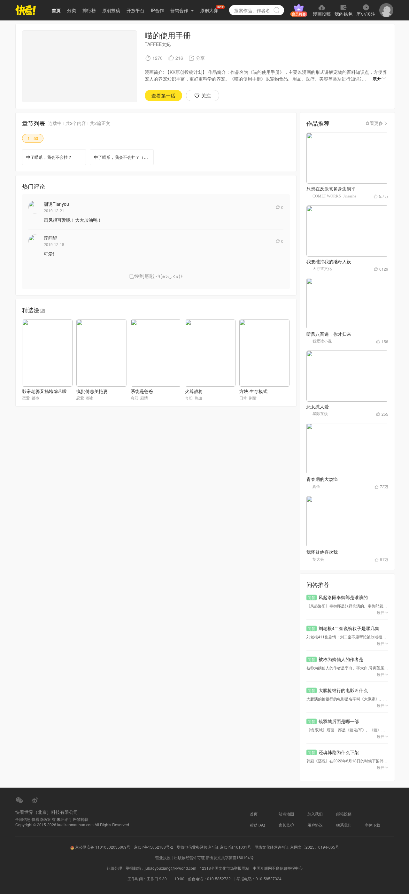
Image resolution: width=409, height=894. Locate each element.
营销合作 (179, 10)
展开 (377, 78)
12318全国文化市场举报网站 (224, 868)
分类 (71, 10)
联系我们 (343, 825)
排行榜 (89, 10)
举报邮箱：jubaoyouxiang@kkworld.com (161, 868)
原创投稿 (111, 10)
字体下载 (372, 825)
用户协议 (315, 825)
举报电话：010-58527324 (259, 878)
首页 (56, 10)
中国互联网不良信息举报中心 (278, 868)
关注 (206, 95)
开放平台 (135, 10)
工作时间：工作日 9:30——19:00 (155, 878)
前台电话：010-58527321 (210, 878)
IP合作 (157, 10)
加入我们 (315, 813)
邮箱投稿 (343, 813)
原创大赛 (209, 10)
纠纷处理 (114, 868)
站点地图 (286, 813)
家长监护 (286, 825)
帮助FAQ (257, 825)
